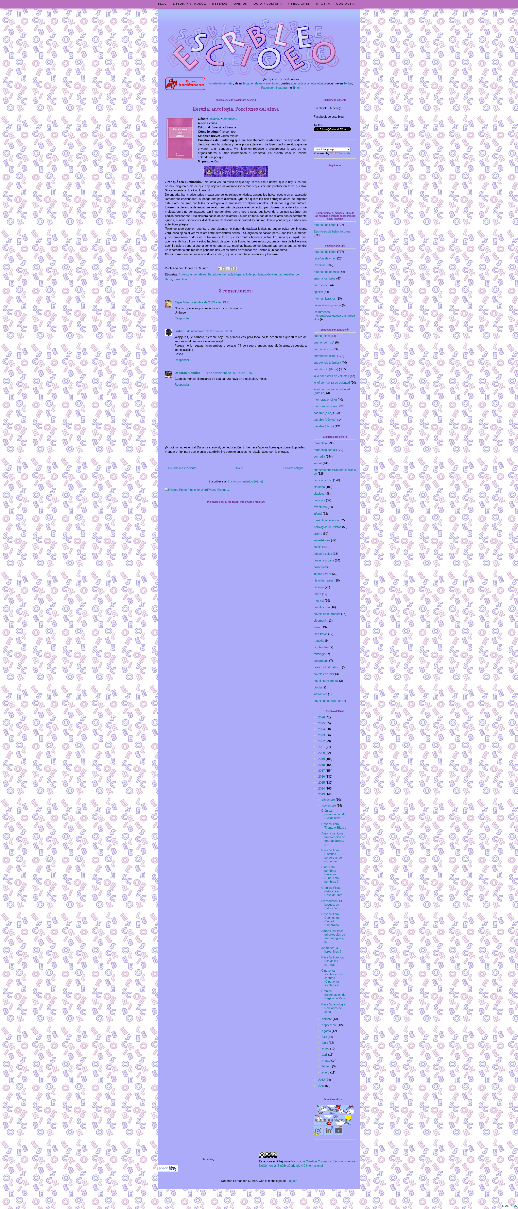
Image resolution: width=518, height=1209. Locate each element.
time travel (320, 634)
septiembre (330, 1025)
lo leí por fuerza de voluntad (264, 274)
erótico (318, 567)
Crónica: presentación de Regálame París (333, 994)
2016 (322, 776)
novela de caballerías (328, 700)
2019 (322, 759)
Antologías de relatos (192, 274)
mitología (320, 654)
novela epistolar (324, 674)
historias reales (324, 580)
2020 (322, 752)
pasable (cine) (323, 413)
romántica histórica (326, 520)
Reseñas (219, 3)
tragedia (319, 640)
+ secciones (299, 3)
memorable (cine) (325, 399)
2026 (322, 717)
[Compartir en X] (227, 269)
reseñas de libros (325, 224)
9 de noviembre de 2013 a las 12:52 (229, 373)
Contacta (345, 3)
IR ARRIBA (509, 1206)
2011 (321, 1085)
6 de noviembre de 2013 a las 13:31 (206, 302)
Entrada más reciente (182, 468)
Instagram (282, 87)
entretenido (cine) (325, 355)
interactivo (320, 694)
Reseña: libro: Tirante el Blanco (333, 825)
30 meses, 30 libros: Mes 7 (331, 949)
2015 (322, 782)
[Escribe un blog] (224, 269)
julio (325, 1036)
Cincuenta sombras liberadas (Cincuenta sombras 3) (330, 874)
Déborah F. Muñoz (189, 3)
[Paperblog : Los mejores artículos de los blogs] (168, 1170)
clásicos (319, 493)
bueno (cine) (322, 335)
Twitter (348, 83)
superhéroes (322, 540)
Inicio (239, 468)
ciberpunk (320, 620)
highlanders (321, 647)
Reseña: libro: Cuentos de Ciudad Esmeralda (330, 919)
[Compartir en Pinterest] (235, 269)
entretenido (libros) (326, 369)
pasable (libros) (324, 426)
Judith (179, 331)
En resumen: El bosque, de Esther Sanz (331, 904)
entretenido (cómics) (327, 362)
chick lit (319, 547)
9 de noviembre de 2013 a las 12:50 (208, 331)
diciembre (329, 799)
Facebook (267, 87)
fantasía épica (323, 553)
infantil (318, 513)
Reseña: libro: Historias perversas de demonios (331, 855)
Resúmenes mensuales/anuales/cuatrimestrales (334, 315)
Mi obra (323, 3)
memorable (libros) (326, 406)
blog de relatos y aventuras (261, 83)
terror (317, 627)
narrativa (319, 500)
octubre (327, 1019)
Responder (182, 318)
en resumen (321, 285)
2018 (322, 764)
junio (325, 1042)
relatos (214, 119)
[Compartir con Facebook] (231, 269)
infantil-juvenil (322, 573)
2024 (322, 729)
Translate (344, 153)
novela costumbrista (327, 614)
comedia (319, 456)
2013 (322, 794)
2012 (322, 1079)
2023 (322, 735)
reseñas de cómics (326, 271)
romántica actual (324, 449)
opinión (318, 291)
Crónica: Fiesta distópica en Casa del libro (331, 891)
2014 (322, 788)
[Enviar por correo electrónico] (220, 269)
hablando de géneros (327, 305)
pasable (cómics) (325, 419)
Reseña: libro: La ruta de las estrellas (332, 961)
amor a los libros (324, 278)
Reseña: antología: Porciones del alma (333, 1008)
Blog (162, 3)
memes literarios (325, 298)
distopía (319, 587)
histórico (319, 487)
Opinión (241, 3)
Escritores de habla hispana (226, 274)
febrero (327, 1066)
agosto (327, 1031)
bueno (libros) (323, 349)
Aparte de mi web (220, 83)
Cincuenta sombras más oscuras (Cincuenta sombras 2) (332, 978)
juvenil (318, 463)
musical (319, 600)
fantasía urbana (324, 560)
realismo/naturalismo (327, 667)
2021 (322, 747)
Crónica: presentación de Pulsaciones (333, 814)
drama (318, 533)
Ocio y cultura (268, 3)
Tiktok (296, 87)
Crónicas (320, 265)
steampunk (321, 660)
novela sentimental (326, 680)
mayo (326, 1048)
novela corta (322, 607)
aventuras (320, 507)
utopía (318, 687)
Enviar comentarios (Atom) (245, 481)
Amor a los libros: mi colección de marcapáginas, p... (333, 839)
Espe (178, 302)
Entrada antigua (293, 468)
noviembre (329, 805)
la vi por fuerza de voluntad (331, 376)
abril (325, 1054)
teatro (317, 593)
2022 (322, 741)
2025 (322, 723)
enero (326, 1072)
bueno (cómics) (324, 342)
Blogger (291, 1180)
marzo (326, 1060)
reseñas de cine (324, 258)
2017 (322, 770)
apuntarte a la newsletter (307, 83)
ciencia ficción (323, 480)
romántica (229, 119)
